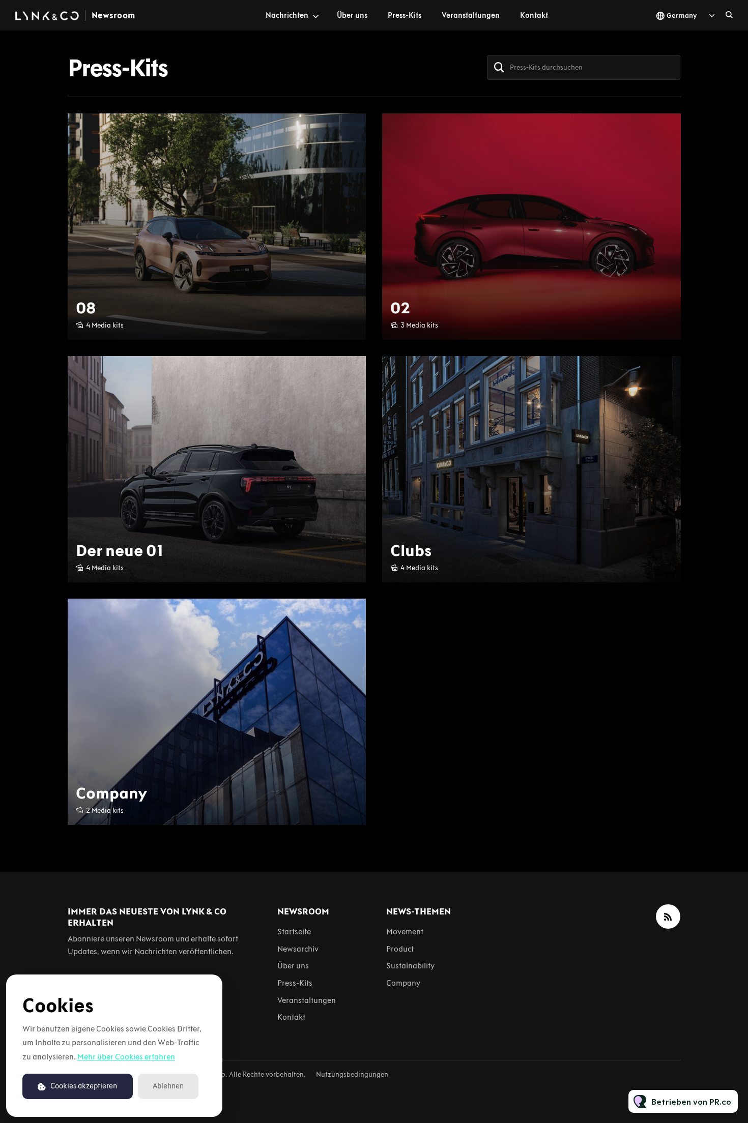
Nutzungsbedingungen (352, 1074)
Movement (404, 931)
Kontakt (534, 15)
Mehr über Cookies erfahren (126, 1056)
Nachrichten (287, 15)
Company (403, 983)
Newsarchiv (298, 949)
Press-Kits (404, 15)
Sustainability (410, 965)
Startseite (294, 931)
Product (400, 949)
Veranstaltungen (471, 15)
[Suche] (499, 67)
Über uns (352, 15)
